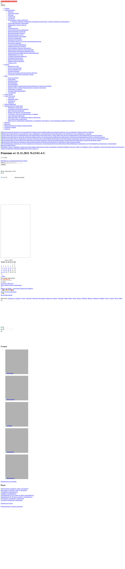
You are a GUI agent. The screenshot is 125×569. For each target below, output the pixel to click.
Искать (3, 164)
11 (4, 268)
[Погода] (4, 177)
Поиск (3, 162)
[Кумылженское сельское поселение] (1, 3)
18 (4, 270)
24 (1, 272)
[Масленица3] (16, 466)
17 (1, 270)
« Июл (3, 276)
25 (4, 272)
